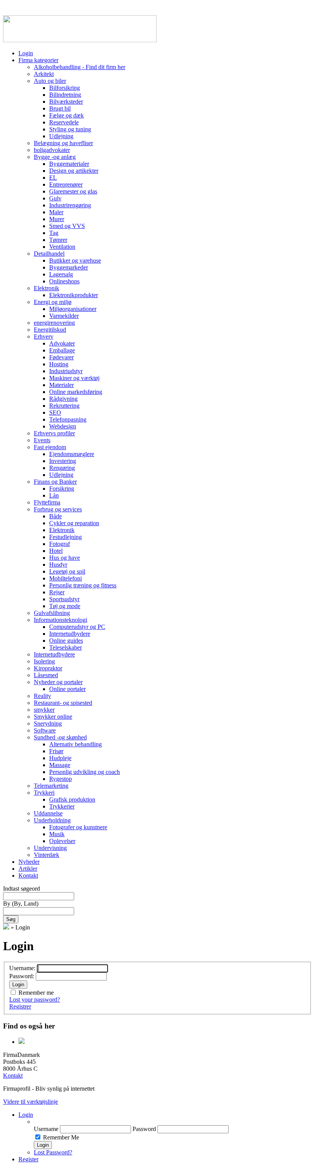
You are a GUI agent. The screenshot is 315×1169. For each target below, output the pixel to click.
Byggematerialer (69, 163)
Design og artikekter (73, 170)
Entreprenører (66, 184)
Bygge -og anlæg (55, 157)
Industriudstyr (66, 371)
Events (42, 440)
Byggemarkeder (68, 267)
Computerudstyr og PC (77, 626)
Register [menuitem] (28, 1159)
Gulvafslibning (52, 613)
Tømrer (58, 239)
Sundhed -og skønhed (60, 737)
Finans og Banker (55, 481)
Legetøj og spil (67, 571)
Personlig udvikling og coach (84, 772)
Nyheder (29, 861)
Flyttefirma (47, 502)
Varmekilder (64, 316)
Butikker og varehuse (75, 260)
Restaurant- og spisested (63, 702)
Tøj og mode (64, 606)
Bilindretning (65, 94)
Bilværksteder (66, 101)
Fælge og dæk (66, 115)
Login (25, 53)
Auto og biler (50, 81)
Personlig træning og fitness (82, 585)
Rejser (57, 592)
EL (53, 177)
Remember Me (61, 1137)
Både (55, 516)
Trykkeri (44, 792)
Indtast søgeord (21, 888)
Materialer (61, 385)
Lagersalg (61, 274)
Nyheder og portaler (58, 682)
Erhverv (43, 336)
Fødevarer (61, 357)
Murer (56, 219)
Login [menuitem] (25, 1114)
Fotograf (59, 544)
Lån (54, 495)
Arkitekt (44, 74)
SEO (55, 412)
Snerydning (48, 723)
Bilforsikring (64, 87)
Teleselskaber (65, 647)
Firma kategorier (38, 60)
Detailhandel (49, 253)
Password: (22, 976)
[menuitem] (173, 1121)
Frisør (56, 751)
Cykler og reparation (74, 523)
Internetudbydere (69, 633)
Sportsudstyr (64, 599)
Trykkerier (62, 806)
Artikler (27, 868)
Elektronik (46, 288)
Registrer (20, 1006)
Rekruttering (64, 405)
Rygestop (60, 778)
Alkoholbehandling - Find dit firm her (79, 67)
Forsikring (61, 488)
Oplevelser (62, 841)
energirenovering (54, 322)
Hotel (56, 550)
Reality (42, 696)
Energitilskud (50, 329)
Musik (57, 834)
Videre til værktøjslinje (30, 1101)
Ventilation (62, 246)
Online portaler (67, 689)
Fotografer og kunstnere (78, 827)
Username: (23, 968)
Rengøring (62, 468)
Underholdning (52, 820)
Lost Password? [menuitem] (53, 1152)
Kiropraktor (48, 668)
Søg (10, 919)
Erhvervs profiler (54, 433)
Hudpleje (60, 758)
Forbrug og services (58, 509)
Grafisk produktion (72, 799)
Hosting (58, 364)
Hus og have (64, 557)
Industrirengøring (70, 205)
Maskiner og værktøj (74, 378)
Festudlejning (65, 537)
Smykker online (53, 716)
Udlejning (61, 136)
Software (45, 730)
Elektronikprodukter (73, 295)
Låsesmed (46, 675)
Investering (62, 461)
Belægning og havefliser (63, 143)
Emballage (62, 350)
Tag (53, 233)
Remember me (36, 992)
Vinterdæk (46, 855)
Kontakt (28, 875)
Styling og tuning (70, 129)
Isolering (44, 661)
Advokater (62, 343)
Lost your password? (34, 999)
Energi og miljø (52, 302)
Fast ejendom (50, 447)
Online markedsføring (75, 392)
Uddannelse (48, 813)
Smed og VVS (67, 226)
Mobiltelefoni (65, 578)
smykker (44, 709)
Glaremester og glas (73, 191)
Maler (56, 212)
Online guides (66, 640)
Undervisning (50, 848)
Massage (59, 765)
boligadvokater (52, 150)
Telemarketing (51, 785)
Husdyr (58, 564)
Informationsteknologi (60, 620)
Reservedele (64, 122)
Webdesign (62, 426)
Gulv (55, 198)
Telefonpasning (67, 419)
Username (46, 1129)
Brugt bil (60, 108)
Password (144, 1129)
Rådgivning (63, 398)
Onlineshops (64, 281)
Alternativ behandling (75, 744)
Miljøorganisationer (72, 309)
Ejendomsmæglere (71, 454)
